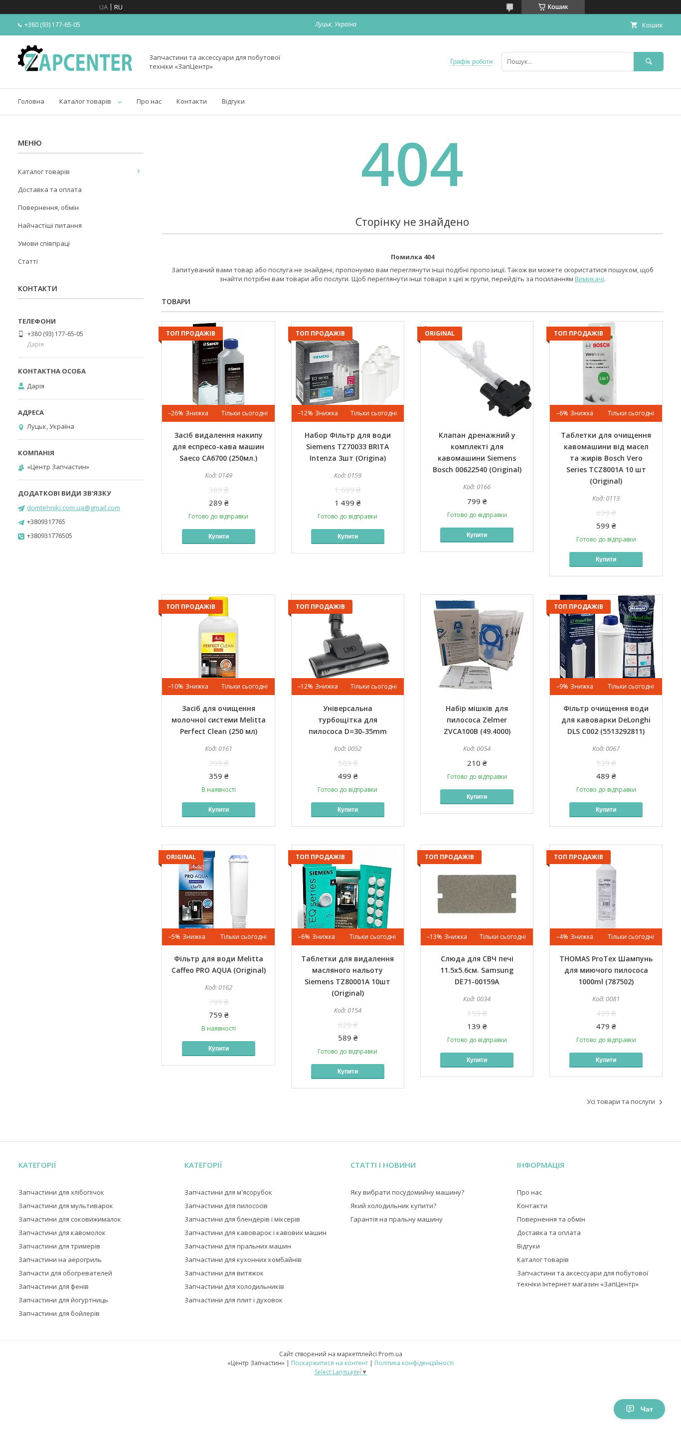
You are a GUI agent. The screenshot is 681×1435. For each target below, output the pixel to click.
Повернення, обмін (48, 207)
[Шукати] (649, 61)
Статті (28, 261)
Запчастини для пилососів (226, 1205)
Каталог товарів (85, 101)
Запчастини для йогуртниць (63, 1299)
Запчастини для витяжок (224, 1272)
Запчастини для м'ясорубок (228, 1192)
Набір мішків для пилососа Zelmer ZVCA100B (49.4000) (477, 720)
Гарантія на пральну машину (396, 1219)
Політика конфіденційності (414, 1363)
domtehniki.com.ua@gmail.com (73, 508)
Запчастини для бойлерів (59, 1313)
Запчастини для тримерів (59, 1246)
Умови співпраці (44, 243)
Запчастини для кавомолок (62, 1232)
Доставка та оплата (50, 189)
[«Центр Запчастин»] (78, 75)
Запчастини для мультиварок (65, 1205)
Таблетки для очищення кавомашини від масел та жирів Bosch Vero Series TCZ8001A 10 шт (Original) (606, 458)
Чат (647, 1409)
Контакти (191, 101)
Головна (31, 101)
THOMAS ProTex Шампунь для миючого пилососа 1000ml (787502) (606, 970)
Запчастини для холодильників (234, 1286)
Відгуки (233, 101)
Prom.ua (390, 1354)
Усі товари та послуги (621, 1101)
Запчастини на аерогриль (60, 1259)
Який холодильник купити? (393, 1205)
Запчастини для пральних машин (237, 1246)
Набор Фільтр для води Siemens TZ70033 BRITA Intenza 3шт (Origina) (348, 446)
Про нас (149, 101)
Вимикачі (589, 278)
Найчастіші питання (50, 225)
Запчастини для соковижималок (69, 1219)
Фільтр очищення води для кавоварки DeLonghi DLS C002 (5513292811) (606, 720)
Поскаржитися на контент (329, 1363)
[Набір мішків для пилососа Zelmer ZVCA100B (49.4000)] (477, 645)
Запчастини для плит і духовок (233, 1299)
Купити (218, 536)
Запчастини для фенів (53, 1286)
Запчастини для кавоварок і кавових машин (255, 1232)
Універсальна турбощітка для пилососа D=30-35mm (348, 720)
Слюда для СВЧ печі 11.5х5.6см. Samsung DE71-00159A (476, 970)
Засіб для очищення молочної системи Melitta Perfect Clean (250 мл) (218, 720)
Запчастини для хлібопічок (61, 1192)
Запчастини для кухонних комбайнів (243, 1259)
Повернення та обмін (551, 1219)
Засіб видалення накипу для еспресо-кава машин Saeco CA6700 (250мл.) (218, 446)
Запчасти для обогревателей (65, 1272)
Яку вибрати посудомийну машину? (407, 1192)
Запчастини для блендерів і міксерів (242, 1219)
